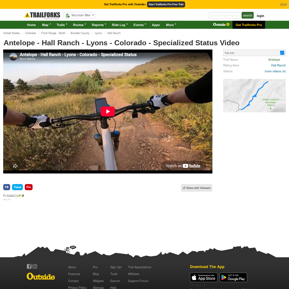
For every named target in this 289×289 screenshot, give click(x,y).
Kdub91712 (13, 195)
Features (74, 274)
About (72, 267)
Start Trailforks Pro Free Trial (166, 4)
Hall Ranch (278, 65)
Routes (78, 24)
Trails (61, 24)
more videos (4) (275, 71)
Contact (73, 281)
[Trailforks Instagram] (34, 266)
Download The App (207, 266)
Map (45, 24)
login (260, 16)
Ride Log (118, 24)
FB (6, 187)
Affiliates (133, 274)
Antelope (274, 59)
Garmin (115, 281)
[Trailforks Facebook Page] (29, 266)
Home (31, 24)
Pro (95, 267)
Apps (156, 24)
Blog (96, 274)
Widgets (98, 281)
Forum (138, 281)
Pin (28, 187)
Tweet (17, 187)
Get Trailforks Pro (249, 24)
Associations (139, 267)
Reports (98, 24)
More (170, 24)
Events (138, 24)
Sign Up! (116, 267)
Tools (113, 274)
